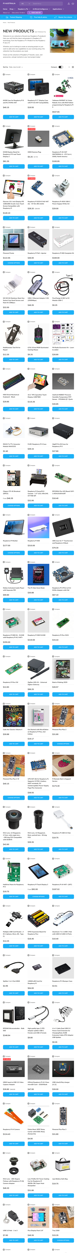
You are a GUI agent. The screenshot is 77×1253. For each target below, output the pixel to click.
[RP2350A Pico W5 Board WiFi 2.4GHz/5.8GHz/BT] (63, 478)
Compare (54, 67)
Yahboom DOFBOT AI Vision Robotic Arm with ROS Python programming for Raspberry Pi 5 (62, 103)
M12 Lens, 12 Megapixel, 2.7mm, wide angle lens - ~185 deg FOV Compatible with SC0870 (12, 836)
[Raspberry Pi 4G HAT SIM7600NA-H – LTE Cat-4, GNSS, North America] (63, 139)
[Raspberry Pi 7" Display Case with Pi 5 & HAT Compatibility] (38, 87)
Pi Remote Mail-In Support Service (61, 780)
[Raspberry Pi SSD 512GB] (38, 622)
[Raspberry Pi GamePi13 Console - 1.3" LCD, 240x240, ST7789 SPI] (38, 478)
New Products (11, 22)
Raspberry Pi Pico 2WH (60, 635)
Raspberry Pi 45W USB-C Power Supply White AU (61, 203)
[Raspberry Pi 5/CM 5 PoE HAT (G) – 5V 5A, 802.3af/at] (38, 188)
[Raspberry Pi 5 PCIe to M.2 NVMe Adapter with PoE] (63, 574)
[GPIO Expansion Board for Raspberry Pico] (38, 918)
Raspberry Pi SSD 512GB (36, 635)
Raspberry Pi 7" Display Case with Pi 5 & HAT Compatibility (38, 101)
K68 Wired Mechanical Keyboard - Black (11, 396)
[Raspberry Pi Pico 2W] (14, 669)
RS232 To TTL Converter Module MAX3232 (11, 445)
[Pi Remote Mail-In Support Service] (63, 765)
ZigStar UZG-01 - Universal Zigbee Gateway (37, 683)
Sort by (5, 67)
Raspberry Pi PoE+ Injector (37, 253)
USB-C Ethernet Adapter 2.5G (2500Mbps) (38, 299)
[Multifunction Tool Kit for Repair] (14, 334)
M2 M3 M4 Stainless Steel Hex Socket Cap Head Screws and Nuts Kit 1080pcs (14, 300)
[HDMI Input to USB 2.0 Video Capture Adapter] (14, 1069)
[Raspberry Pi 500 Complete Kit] (63, 240)
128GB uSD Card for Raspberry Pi (35, 982)
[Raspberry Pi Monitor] (14, 527)
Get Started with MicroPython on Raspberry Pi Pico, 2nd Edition (38, 732)
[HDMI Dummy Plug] (38, 139)
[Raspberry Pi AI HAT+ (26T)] (63, 871)
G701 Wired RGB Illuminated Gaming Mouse (38, 349)
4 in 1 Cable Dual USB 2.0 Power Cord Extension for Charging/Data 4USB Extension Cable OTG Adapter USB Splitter (62, 1032)
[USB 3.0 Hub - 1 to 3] (14, 1217)
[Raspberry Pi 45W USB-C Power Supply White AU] (63, 188)
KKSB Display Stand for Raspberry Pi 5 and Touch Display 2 (12, 154)
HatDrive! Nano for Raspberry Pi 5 (13, 886)
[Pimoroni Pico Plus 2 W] (14, 765)
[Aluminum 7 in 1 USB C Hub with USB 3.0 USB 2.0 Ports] (63, 918)
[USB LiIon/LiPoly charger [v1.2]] (63, 1069)
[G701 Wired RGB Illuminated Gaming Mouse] (38, 334)
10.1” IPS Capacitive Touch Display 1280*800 (37, 396)
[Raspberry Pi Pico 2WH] (63, 622)
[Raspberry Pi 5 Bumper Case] (63, 968)
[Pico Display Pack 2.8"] (38, 1217)
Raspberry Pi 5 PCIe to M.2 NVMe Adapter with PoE (61, 589)
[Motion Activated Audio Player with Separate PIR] (14, 574)
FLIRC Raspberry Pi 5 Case (37, 444)
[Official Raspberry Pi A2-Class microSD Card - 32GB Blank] (38, 1069)
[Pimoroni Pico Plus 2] (63, 716)
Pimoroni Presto (8, 253)
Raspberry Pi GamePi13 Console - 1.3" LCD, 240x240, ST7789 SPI (38, 493)
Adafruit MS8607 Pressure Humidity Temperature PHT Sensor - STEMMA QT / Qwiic (62, 397)
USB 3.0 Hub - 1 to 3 (10, 1231)
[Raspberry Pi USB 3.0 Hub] (63, 819)
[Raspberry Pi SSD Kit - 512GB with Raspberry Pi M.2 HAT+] (14, 622)
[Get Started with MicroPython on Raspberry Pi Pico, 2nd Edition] (38, 716)
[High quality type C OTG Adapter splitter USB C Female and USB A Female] (38, 1015)
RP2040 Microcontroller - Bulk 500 (13, 1029)
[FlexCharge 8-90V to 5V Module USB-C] (63, 285)
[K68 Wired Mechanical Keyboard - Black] (14, 381)
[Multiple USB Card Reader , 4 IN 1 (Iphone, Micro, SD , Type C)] (14, 918)
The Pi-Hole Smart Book (36, 588)
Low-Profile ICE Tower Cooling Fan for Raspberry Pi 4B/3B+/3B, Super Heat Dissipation (38, 1182)
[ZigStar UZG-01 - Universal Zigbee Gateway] (38, 669)
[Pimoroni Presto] (14, 240)
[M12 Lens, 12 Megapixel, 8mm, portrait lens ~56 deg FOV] (38, 819)
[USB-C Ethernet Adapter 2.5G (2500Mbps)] (38, 285)
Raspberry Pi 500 (34, 541)
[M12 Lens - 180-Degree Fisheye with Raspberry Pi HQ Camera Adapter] (14, 1165)
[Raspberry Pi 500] (38, 527)
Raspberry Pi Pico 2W (10, 682)
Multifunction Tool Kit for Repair (11, 349)
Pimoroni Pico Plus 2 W (11, 779)
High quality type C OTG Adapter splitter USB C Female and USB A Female (37, 1030)
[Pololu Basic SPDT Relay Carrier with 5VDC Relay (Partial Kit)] (38, 1116)
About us (6, 13)
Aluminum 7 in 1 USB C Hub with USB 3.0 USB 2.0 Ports (62, 933)
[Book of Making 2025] (63, 669)
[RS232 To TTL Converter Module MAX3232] (14, 431)
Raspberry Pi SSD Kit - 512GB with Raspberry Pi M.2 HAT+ (13, 636)
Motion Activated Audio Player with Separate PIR (13, 589)
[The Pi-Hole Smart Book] (38, 574)
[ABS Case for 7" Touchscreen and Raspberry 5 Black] (63, 527)
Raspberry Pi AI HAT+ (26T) (62, 885)
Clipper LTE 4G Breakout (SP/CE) (11, 492)
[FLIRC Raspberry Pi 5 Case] (38, 431)
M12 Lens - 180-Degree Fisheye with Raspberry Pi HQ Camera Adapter (13, 1181)
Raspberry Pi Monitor (10, 541)
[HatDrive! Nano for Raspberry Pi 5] (14, 871)
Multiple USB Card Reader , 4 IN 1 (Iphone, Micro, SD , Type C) (13, 934)
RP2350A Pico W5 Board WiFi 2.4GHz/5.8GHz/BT (63, 492)
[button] (73, 3)
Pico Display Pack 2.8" (35, 1231)
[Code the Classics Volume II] (14, 716)
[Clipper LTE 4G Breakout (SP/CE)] (14, 478)
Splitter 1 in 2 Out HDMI (11, 981)
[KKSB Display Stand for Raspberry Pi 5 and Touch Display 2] (14, 139)
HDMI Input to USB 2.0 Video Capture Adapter (13, 1083)
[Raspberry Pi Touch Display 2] (38, 871)
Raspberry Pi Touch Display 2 (38, 885)
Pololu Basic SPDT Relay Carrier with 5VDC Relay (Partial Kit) (36, 1131)
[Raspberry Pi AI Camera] (14, 1116)
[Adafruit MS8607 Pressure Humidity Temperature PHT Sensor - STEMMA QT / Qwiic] (63, 381)
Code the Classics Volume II (12, 730)
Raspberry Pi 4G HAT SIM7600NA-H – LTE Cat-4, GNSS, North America (62, 154)
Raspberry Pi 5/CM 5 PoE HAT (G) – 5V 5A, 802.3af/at (38, 203)
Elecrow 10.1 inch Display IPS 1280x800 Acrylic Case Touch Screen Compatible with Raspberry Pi (13, 205)
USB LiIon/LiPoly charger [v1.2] (61, 1083)
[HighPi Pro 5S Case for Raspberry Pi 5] (63, 431)
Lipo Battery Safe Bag (60, 1179)
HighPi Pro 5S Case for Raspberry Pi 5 (60, 445)
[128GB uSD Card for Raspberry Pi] (38, 968)
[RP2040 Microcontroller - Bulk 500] (14, 1015)
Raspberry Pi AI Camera (11, 1129)
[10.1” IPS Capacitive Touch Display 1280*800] (38, 381)
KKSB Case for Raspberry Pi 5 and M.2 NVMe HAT (13, 101)
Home (5, 9)
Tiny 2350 (55, 1231)
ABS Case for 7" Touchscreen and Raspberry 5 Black (62, 542)
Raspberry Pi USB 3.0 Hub (61, 833)
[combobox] (41, 4)
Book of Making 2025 (59, 682)
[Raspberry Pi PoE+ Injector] (38, 240)
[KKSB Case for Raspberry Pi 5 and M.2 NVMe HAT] (14, 87)
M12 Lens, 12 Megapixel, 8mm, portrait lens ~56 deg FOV (37, 835)
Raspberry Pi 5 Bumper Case (62, 981)
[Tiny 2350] (63, 1217)
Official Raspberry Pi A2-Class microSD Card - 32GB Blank (38, 1083)
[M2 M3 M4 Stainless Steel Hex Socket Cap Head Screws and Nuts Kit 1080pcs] (14, 285)
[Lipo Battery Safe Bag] (63, 1165)
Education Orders (18, 13)
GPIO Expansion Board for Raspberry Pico (37, 933)
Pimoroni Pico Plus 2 (59, 730)
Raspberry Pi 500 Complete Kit (63, 253)
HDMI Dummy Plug (34, 152)
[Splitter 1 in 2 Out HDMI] (14, 968)
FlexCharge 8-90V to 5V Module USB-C (60, 299)
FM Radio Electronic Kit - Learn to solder (63, 349)
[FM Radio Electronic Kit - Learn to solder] (63, 334)
